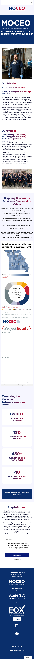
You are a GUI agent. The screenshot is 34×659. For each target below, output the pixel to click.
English (27, 657)
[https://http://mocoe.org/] (17, 582)
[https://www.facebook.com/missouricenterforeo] (17, 633)
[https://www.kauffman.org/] (17, 596)
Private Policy (17, 559)
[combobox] (28, 657)
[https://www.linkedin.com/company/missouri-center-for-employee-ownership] (17, 626)
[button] (31, 2)
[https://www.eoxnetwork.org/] (17, 610)
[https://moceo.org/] (17, 9)
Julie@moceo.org (17, 576)
